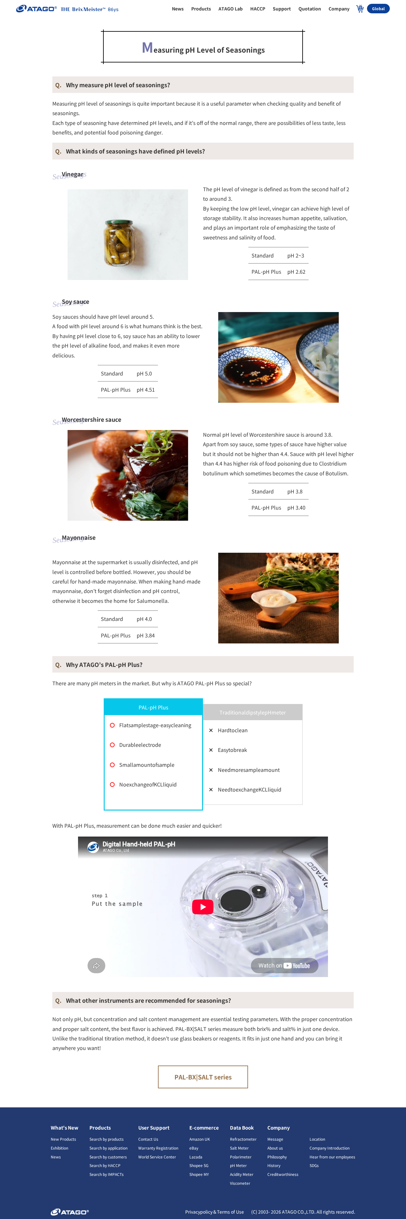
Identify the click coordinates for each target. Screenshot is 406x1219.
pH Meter (238, 1165)
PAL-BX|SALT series (203, 1076)
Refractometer (243, 1139)
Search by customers (108, 1156)
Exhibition (59, 1148)
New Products (63, 1139)
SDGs (314, 1165)
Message (275, 1139)
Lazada (195, 1156)
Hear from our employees (332, 1156)
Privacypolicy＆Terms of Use (215, 1212)
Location (317, 1139)
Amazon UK (199, 1139)
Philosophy (277, 1156)
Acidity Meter (241, 1174)
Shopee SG (198, 1165)
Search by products (106, 1139)
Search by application (108, 1148)
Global (378, 8)
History (273, 1165)
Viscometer (240, 1183)
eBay (193, 1148)
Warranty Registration (158, 1148)
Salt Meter (239, 1148)
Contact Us (148, 1139)
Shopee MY (199, 1174)
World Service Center (157, 1156)
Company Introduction (330, 1148)
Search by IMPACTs (106, 1174)
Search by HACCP (105, 1165)
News (56, 1156)
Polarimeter (241, 1156)
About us (275, 1148)
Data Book (242, 1127)
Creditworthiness (282, 1174)
